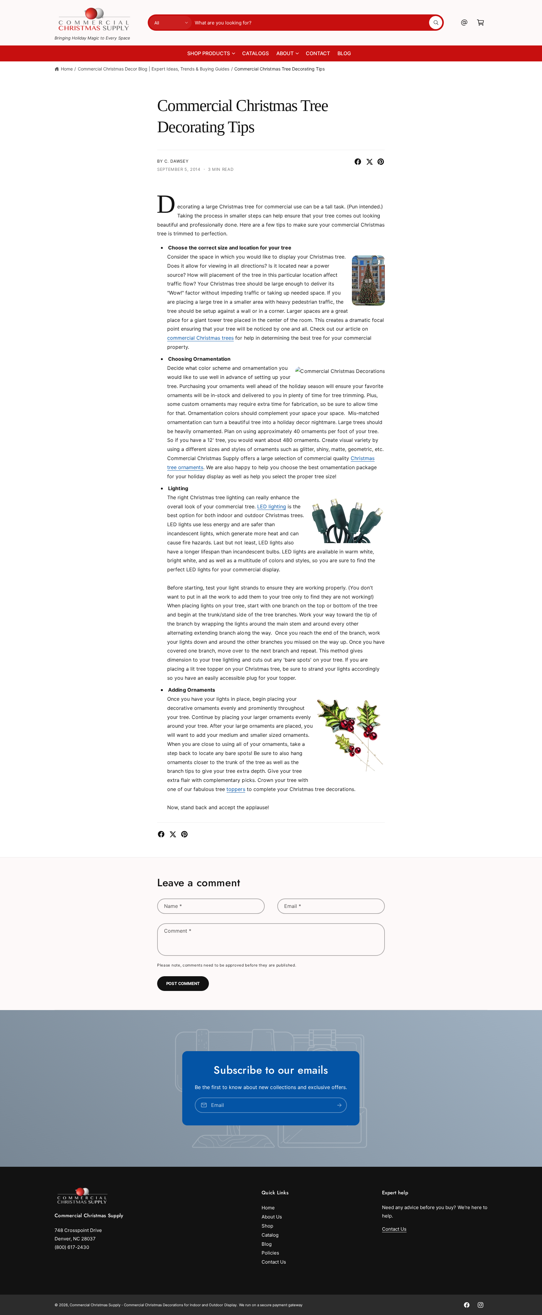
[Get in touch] (464, 22)
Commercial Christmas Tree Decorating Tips (279, 68)
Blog (267, 1244)
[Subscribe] (340, 1105)
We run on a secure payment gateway (271, 1305)
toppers (235, 789)
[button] (480, 22)
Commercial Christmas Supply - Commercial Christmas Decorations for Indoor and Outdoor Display (153, 1305)
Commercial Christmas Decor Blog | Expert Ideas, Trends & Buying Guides (153, 68)
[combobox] (318, 22)
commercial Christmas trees (200, 338)
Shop (267, 1226)
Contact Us (274, 1262)
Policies (270, 1253)
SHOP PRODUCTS (208, 53)
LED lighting (271, 506)
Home (67, 68)
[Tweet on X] (369, 162)
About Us (272, 1217)
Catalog (270, 1235)
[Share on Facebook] (358, 162)
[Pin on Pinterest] (381, 162)
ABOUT (285, 53)
